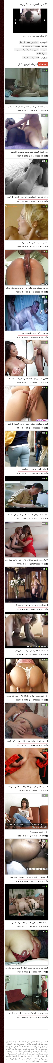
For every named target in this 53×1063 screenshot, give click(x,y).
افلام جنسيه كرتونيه (30, 57)
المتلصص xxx (32, 42)
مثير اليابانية (42, 53)
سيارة (37, 46)
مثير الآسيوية (20, 49)
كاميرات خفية (32, 49)
